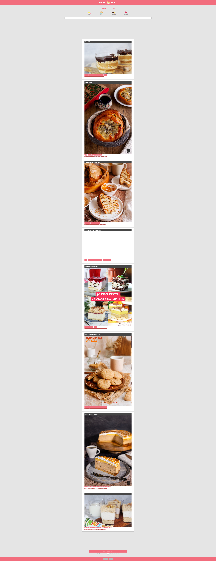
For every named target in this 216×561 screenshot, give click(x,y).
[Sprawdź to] (108, 8)
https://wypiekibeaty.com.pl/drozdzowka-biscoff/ (98, 224)
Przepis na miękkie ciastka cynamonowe (92, 334)
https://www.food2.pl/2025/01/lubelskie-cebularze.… (98, 156)
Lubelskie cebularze (88, 82)
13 (116, 553)
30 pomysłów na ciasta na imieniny (91, 266)
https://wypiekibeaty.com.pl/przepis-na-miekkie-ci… (98, 408)
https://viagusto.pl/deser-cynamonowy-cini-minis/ (98, 529)
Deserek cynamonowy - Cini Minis (91, 494)
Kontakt (110, 559)
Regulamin (106, 559)
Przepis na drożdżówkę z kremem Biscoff (92, 162)
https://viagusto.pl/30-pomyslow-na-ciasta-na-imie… (98, 328)
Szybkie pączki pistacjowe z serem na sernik (93, 230)
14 (118, 553)
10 (110, 553)
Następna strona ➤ (108, 551)
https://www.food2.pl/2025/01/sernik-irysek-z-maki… (98, 488)
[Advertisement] (108, 29)
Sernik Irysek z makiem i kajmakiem (91, 414)
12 (114, 553)
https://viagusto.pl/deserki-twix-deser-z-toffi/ (97, 76)
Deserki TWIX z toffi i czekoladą (91, 41)
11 (112, 553)
